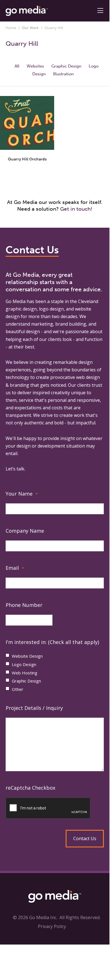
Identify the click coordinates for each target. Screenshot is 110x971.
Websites (35, 66)
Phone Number (24, 605)
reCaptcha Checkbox (30, 787)
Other (17, 689)
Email (15, 567)
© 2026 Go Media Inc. (35, 917)
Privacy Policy (52, 926)
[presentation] (55, 808)
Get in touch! (76, 209)
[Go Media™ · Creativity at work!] (26, 10)
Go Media (16, 301)
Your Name (22, 493)
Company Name (25, 530)
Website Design (27, 655)
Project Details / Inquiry (34, 708)
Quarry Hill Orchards (27, 159)
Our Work (30, 28)
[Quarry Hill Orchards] (27, 123)
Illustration (63, 73)
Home (11, 28)
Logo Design (24, 664)
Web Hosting (24, 672)
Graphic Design (66, 66)
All (17, 66)
